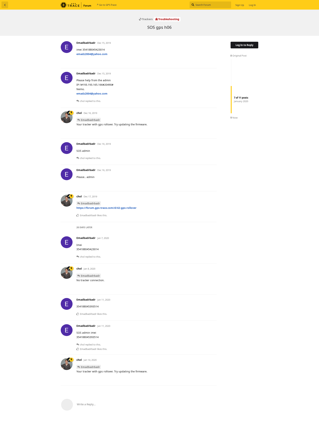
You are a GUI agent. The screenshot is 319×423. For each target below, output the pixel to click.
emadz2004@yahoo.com (91, 54)
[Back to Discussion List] (4, 4)
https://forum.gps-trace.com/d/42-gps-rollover (106, 208)
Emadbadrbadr (90, 120)
